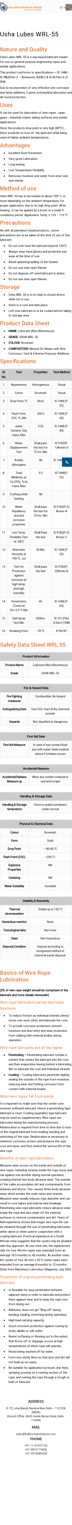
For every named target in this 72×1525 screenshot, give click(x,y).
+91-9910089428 (36, 1453)
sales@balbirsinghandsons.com (36, 1434)
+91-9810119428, (36, 1449)
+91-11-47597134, (36, 1445)
